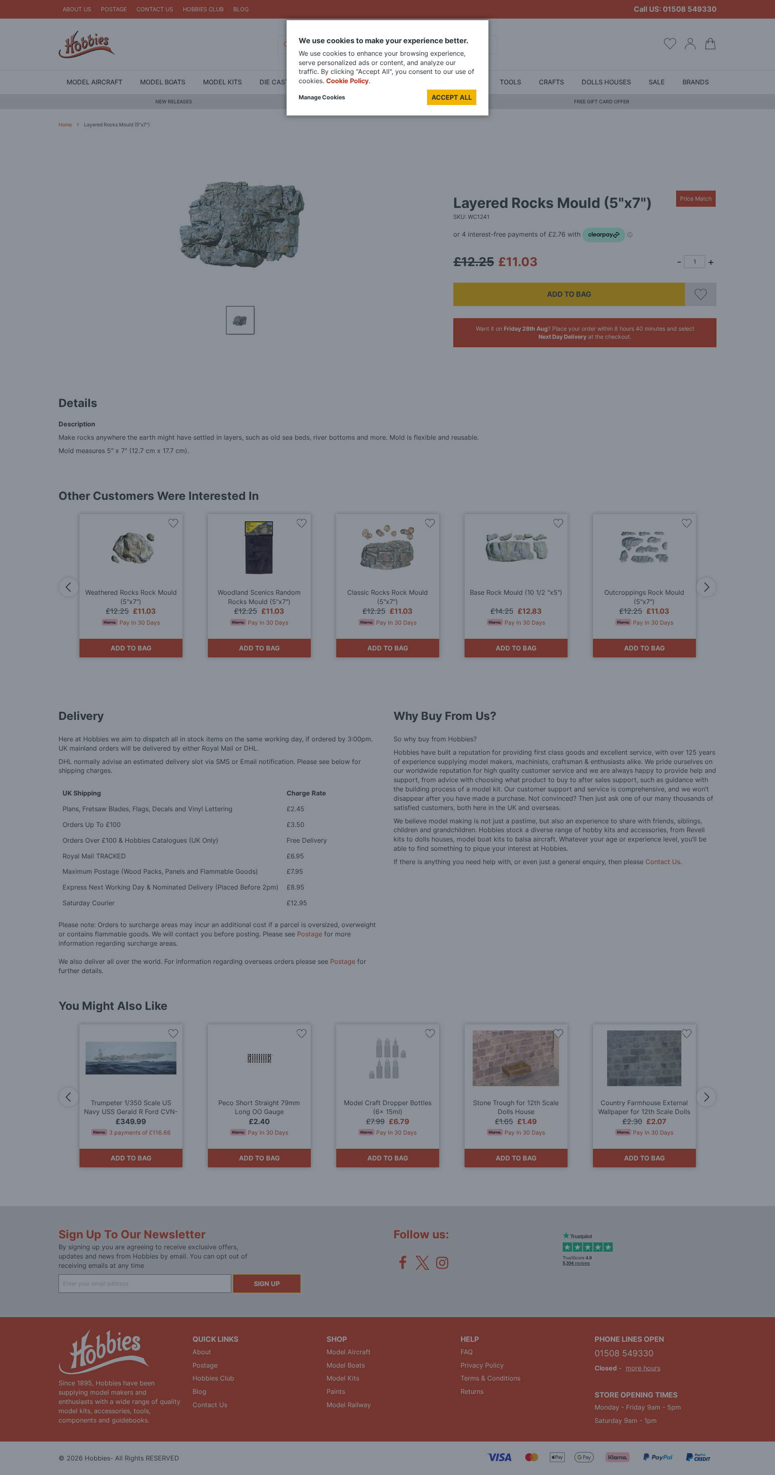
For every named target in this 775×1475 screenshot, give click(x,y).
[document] (387, 71)
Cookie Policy (347, 81)
